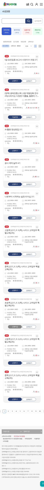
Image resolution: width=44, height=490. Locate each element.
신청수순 (13, 46)
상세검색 (37, 21)
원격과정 (17, 31)
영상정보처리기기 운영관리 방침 (12, 439)
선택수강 (30, 42)
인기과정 (16, 42)
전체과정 (6, 31)
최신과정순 (6, 46)
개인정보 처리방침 (19, 436)
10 (40, 411)
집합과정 (27, 31)
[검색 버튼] (28, 21)
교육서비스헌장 (6, 436)
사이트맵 (5, 441)
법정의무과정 (7, 42)
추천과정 (23, 42)
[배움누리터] (27, 4)
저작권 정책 (28, 439)
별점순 (19, 46)
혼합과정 (38, 31)
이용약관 (37, 439)
